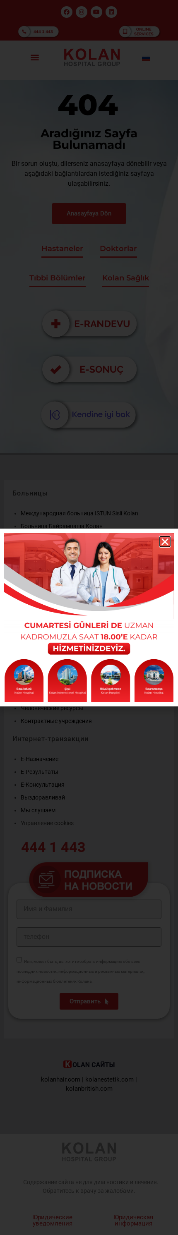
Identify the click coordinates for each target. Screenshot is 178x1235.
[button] (165, 541)
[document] (89, 617)
